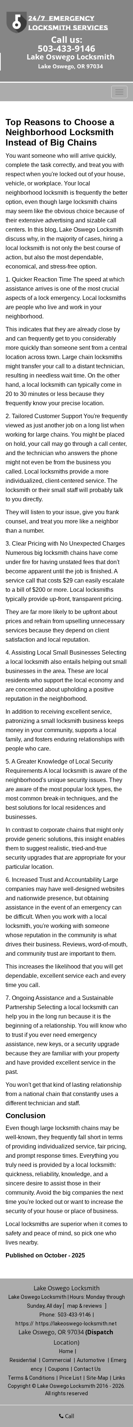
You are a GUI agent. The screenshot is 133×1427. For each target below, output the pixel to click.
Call (69, 1416)
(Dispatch (100, 1332)
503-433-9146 (66, 48)
